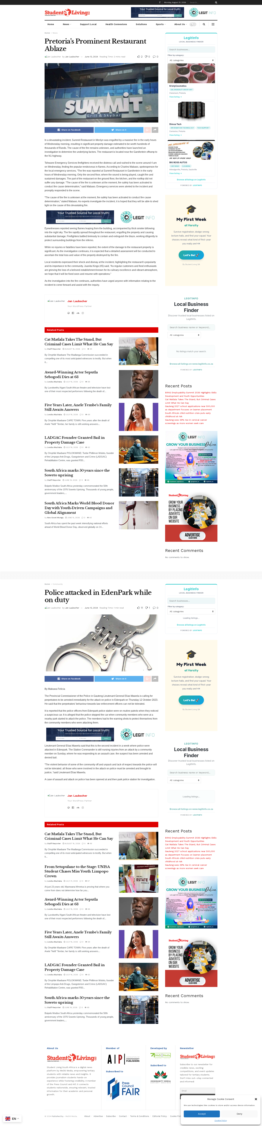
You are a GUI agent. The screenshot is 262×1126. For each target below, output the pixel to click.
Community (58, 584)
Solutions (141, 24)
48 (87, 480)
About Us (179, 24)
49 (90, 349)
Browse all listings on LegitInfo (191, 179)
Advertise (98, 1116)
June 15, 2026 (73, 518)
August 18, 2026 (72, 349)
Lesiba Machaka (54, 382)
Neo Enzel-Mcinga (55, 518)
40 (90, 518)
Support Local (88, 24)
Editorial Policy (159, 1116)
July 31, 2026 (71, 881)
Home (50, 24)
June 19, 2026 (70, 480)
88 (88, 382)
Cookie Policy (221, 1120)
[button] (255, 1099)
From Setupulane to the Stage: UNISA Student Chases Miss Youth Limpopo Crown (77, 871)
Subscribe (111, 1116)
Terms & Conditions (139, 1116)
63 (88, 447)
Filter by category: (176, 55)
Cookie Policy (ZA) (179, 1116)
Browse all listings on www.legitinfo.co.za (191, 363)
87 (88, 881)
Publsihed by (57, 1116)
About (87, 1116)
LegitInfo (197, 185)
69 (88, 414)
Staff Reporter (54, 349)
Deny (239, 1113)
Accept (202, 1113)
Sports (160, 24)
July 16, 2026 (71, 382)
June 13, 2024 (91, 57)
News (66, 24)
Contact (123, 1116)
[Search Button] (216, 2)
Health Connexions (116, 24)
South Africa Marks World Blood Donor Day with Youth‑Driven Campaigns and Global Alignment (79, 508)
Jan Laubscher (72, 57)
